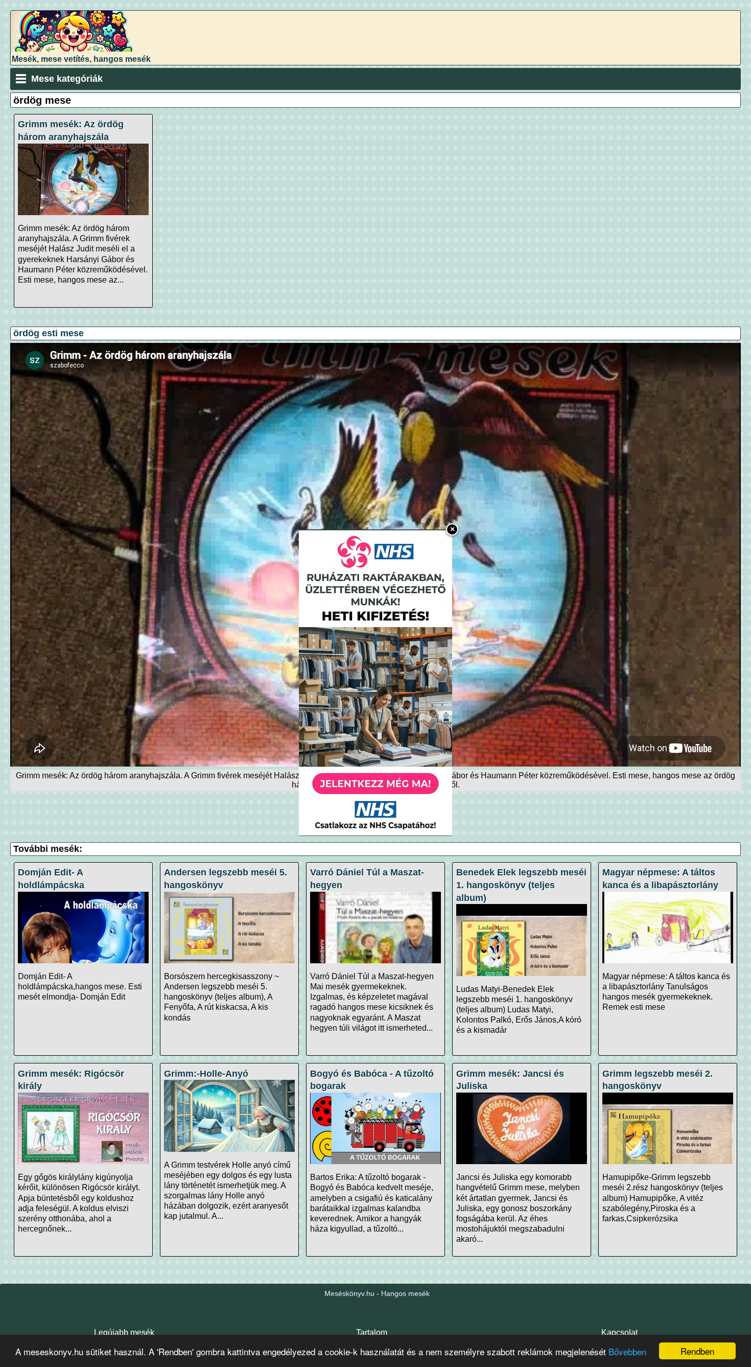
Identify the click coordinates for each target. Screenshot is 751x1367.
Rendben (697, 1351)
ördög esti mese (48, 333)
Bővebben (627, 1351)
